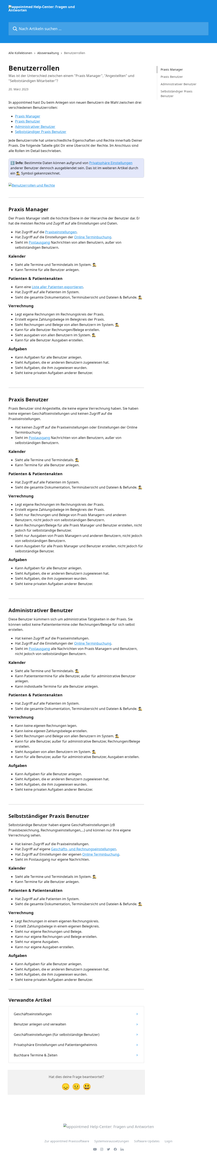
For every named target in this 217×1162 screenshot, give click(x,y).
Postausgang (39, 242)
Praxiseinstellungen (61, 232)
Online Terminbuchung (92, 237)
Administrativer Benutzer (35, 126)
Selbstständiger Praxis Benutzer (40, 131)
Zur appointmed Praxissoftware (67, 1141)
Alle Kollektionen (20, 53)
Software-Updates (147, 1141)
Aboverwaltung (48, 53)
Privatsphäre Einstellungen (110, 163)
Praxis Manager (27, 116)
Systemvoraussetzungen (111, 1141)
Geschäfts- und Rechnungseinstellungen (83, 849)
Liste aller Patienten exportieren (57, 287)
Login (168, 1141)
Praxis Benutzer (27, 121)
